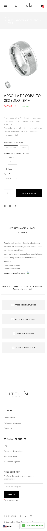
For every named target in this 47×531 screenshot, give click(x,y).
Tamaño (10, 158)
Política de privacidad (12, 423)
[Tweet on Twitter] (10, 206)
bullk (31, 289)
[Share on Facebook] (5, 206)
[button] (11, 526)
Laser (24, 147)
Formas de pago (10, 456)
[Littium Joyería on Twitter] (26, 516)
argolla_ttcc (22, 289)
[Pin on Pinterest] (15, 206)
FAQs (33, 228)
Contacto (8, 428)
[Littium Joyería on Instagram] (31, 516)
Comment (23, 232)
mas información (18, 228)
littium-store (25, 286)
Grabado (9, 169)
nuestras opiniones (15, 273)
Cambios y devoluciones (14, 451)
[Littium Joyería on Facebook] (20, 516)
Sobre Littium (9, 418)
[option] (23, 58)
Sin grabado (11, 147)
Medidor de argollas (12, 461)
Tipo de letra (8, 174)
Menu (6, 6)
